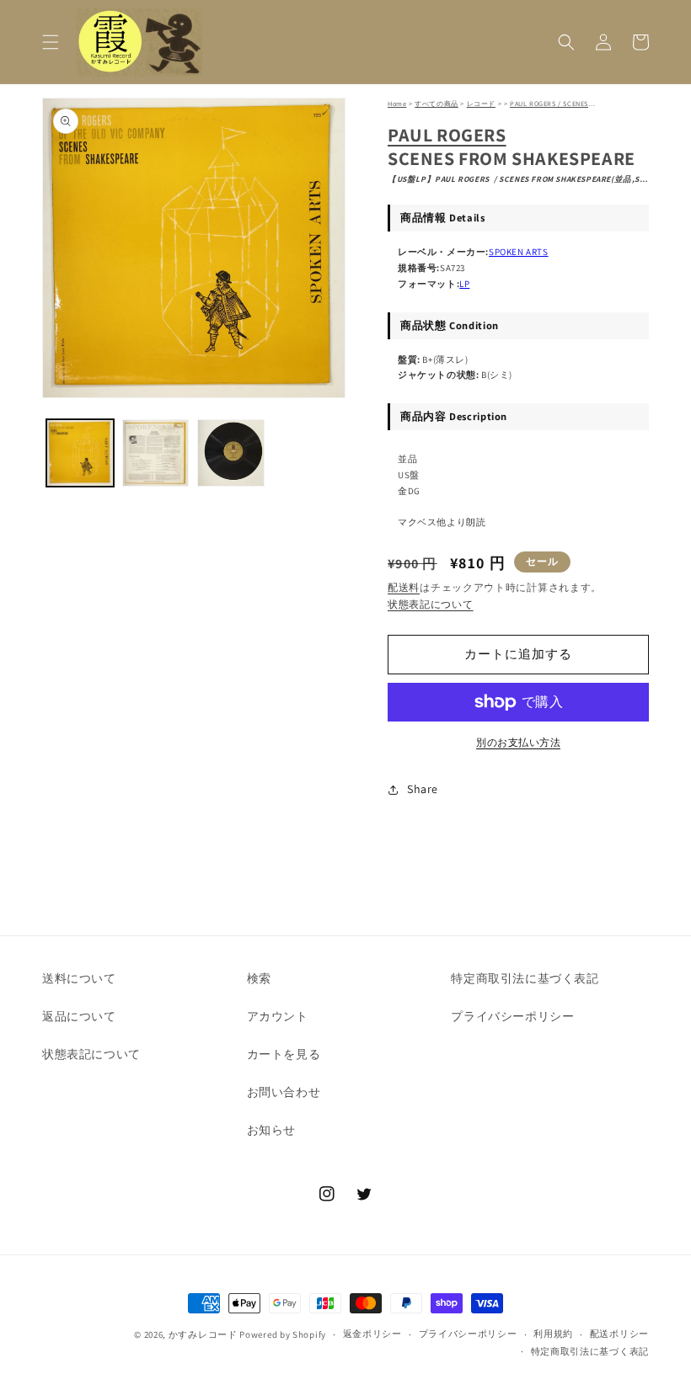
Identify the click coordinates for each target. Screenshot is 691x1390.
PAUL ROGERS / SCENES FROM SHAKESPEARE (583, 103)
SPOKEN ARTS (519, 252)
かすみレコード (203, 1334)
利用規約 (553, 1333)
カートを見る (284, 1054)
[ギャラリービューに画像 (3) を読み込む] (231, 453)
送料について (79, 978)
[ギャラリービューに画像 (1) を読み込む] (80, 453)
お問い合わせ (284, 1092)
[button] (50, 42)
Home (397, 103)
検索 (259, 978)
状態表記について (431, 604)
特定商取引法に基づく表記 (524, 978)
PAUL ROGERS (447, 134)
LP (464, 284)
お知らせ (271, 1129)
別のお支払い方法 (518, 742)
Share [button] (422, 788)
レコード (481, 103)
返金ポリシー (372, 1333)
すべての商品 (436, 103)
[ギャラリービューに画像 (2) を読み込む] (156, 453)
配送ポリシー (619, 1333)
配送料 (404, 587)
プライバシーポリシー (512, 1016)
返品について (79, 1016)
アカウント (277, 1016)
